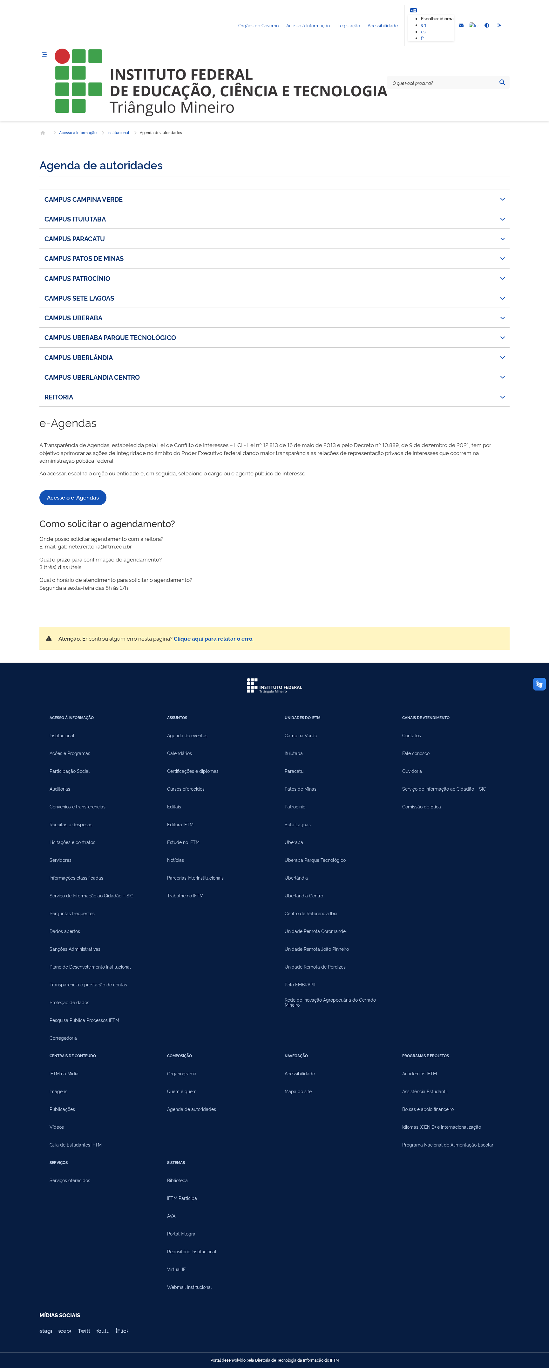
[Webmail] (461, 26)
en (423, 25)
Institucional (118, 132)
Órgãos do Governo (258, 25)
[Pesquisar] (502, 82)
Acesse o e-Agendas (73, 497)
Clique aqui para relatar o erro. (214, 638)
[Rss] (499, 26)
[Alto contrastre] (487, 26)
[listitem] (274, 199)
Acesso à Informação (308, 25)
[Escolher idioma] (413, 10)
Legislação (348, 25)
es (423, 31)
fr (422, 38)
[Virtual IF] (474, 26)
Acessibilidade (383, 25)
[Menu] (44, 55)
